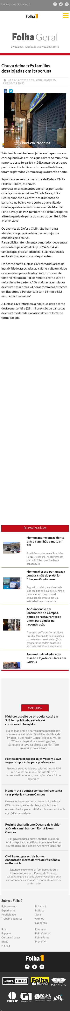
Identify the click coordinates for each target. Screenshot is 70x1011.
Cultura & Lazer (10, 937)
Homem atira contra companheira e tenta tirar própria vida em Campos (33, 792)
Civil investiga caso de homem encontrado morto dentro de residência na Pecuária (32, 860)
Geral (35, 37)
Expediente (8, 910)
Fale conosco (9, 906)
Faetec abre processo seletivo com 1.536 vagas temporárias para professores (33, 760)
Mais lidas (35, 707)
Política (39, 910)
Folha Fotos (42, 937)
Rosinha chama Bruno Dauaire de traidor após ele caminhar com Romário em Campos (33, 828)
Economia (41, 922)
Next (63, 124)
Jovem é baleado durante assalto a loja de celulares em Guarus (46, 658)
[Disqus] (35, 374)
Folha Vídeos (43, 933)
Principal (40, 906)
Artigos (39, 918)
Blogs (4, 941)
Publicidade (8, 914)
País (3, 929)
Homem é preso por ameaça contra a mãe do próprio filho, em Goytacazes (46, 575)
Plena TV (40, 941)
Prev (6, 124)
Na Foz (5, 945)
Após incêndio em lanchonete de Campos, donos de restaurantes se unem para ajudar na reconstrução (44, 616)
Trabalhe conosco (12, 918)
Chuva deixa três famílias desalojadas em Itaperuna (26, 68)
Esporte (6, 933)
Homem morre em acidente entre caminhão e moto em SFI (45, 541)
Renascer (40, 929)
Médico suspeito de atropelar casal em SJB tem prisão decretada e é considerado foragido (31, 720)
